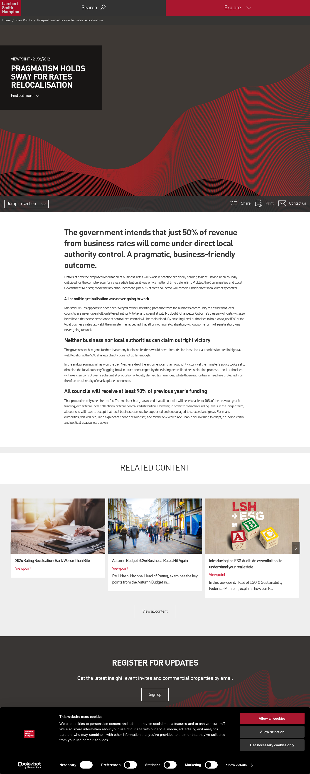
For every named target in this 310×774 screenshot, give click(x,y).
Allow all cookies (272, 718)
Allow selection (272, 732)
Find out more (22, 96)
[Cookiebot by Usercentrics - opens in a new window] (29, 765)
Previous (14, 548)
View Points (24, 20)
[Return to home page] (10, 8)
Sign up (155, 694)
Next (296, 548)
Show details (236, 765)
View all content (155, 611)
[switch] (130, 765)
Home (6, 20)
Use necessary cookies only (272, 745)
